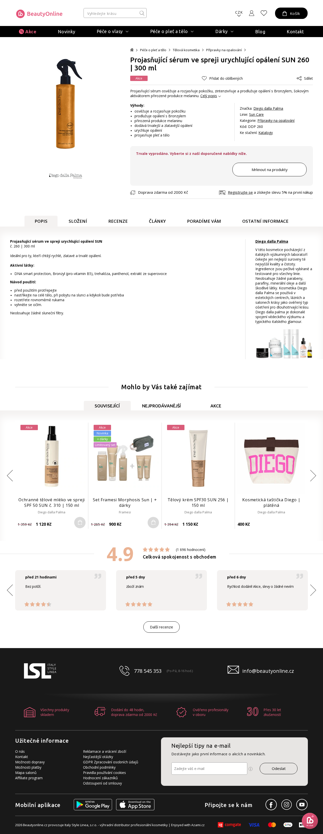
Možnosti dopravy (30, 762)
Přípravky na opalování (224, 50)
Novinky (66, 31)
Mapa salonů (26, 772)
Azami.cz (198, 825)
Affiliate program (29, 777)
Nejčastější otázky (98, 756)
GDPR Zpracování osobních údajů (110, 762)
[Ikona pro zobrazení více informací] (251, 769)
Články (157, 221)
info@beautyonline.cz (268, 671)
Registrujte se (240, 192)
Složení (78, 221)
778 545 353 (148, 671)
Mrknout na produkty (270, 169)
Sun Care (256, 114)
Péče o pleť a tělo (153, 50)
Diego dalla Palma (268, 108)
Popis (41, 221)
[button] (313, 475)
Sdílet (308, 78)
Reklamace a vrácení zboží (104, 751)
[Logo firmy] (39, 14)
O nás (20, 751)
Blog (260, 31)
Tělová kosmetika (186, 50)
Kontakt (295, 31)
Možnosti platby (28, 767)
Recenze (118, 221)
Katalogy (265, 132)
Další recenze (161, 626)
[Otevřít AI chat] (310, 821)
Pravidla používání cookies (104, 772)
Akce (30, 31)
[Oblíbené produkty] (264, 13)
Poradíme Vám (204, 221)
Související (107, 405)
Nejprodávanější (161, 405)
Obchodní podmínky (99, 767)
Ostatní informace (265, 221)
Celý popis (208, 95)
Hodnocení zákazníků (100, 777)
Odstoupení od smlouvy (102, 783)
